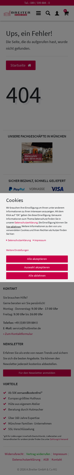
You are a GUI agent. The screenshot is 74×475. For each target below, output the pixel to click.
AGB (46, 459)
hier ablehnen (13, 226)
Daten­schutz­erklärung (26, 459)
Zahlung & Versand (59, 439)
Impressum (60, 454)
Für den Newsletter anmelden (37, 373)
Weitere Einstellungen (17, 250)
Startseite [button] (18, 65)
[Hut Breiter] (17, 13)
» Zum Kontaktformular (18, 334)
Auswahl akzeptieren (37, 267)
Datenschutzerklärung (26, 222)
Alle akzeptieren (37, 259)
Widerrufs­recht (14, 454)
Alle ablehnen (37, 275)
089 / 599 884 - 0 (40, 3)
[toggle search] (47, 13)
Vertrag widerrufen (38, 454)
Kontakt (57, 459)
